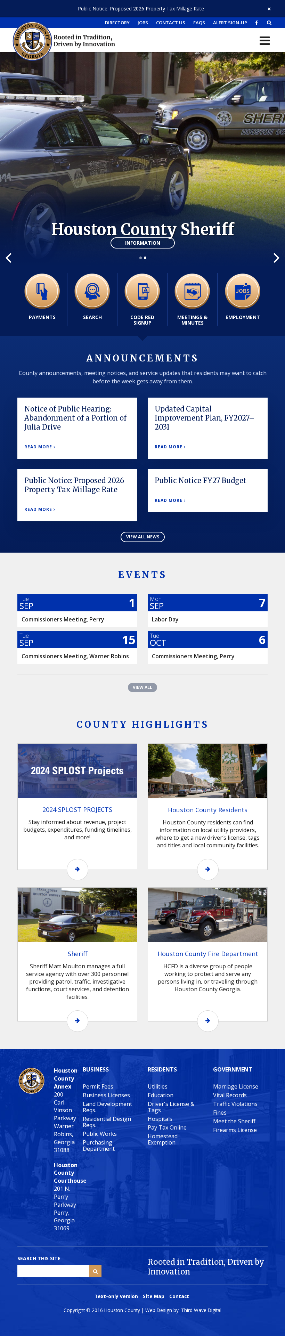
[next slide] (277, 257)
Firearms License (235, 1130)
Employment (243, 317)
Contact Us (170, 22)
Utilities (158, 1086)
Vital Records (230, 1095)
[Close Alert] (269, 8)
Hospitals (160, 1119)
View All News (142, 537)
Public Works (100, 1134)
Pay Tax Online (167, 1127)
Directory (117, 22)
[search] (269, 22)
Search (92, 317)
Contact (179, 1296)
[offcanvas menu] (265, 40)
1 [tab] (140, 258)
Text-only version (116, 1296)
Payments (42, 317)
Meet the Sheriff (234, 1121)
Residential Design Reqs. (107, 1122)
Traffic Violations (235, 1104)
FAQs (199, 22)
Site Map (153, 1296)
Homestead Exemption (163, 1139)
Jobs (143, 22)
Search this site (38, 1258)
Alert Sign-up (230, 22)
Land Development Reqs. (107, 1107)
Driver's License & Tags (171, 1107)
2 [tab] (144, 258)
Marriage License (235, 1086)
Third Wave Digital (201, 1310)
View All (142, 687)
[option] (142, 159)
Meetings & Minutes (192, 320)
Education (160, 1095)
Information (142, 242)
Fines (220, 1112)
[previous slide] (8, 257)
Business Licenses (106, 1095)
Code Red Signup (142, 320)
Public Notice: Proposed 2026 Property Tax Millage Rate (141, 8)
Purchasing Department (99, 1145)
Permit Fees (98, 1086)
